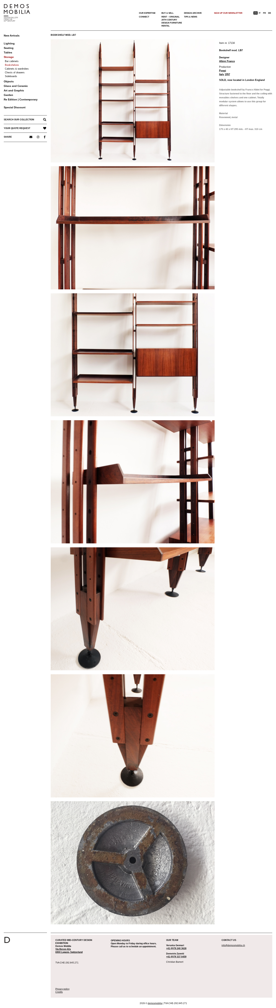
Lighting (9, 43)
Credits (59, 992)
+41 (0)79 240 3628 (176, 948)
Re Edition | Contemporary (21, 99)
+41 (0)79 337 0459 (176, 956)
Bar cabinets (12, 61)
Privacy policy (62, 989)
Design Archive (193, 13)
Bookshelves (12, 65)
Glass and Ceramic (16, 85)
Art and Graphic (14, 90)
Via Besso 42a (63, 949)
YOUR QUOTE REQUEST (17, 128)
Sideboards (11, 76)
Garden (8, 94)
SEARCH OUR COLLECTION (19, 119)
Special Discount (15, 107)
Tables (8, 52)
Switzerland (76, 952)
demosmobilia (155, 1003)
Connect (144, 17)
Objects (9, 81)
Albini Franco (227, 61)
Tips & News (190, 17)
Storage (9, 56)
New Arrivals (12, 35)
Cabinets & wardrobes (17, 68)
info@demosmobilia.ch (233, 945)
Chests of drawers (15, 72)
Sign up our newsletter (228, 13)
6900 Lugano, (62, 952)
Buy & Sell (167, 13)
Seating (9, 47)
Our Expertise (147, 13)
